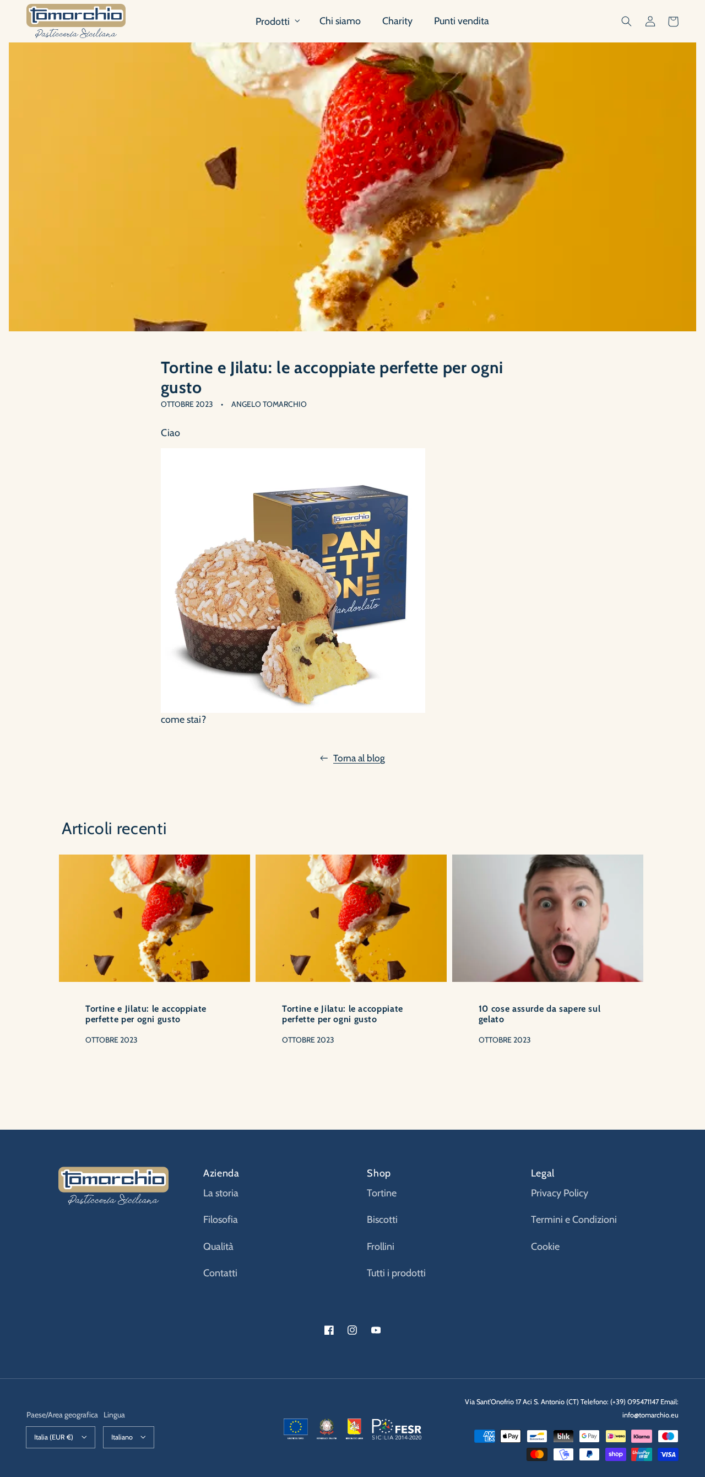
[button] (626, 21)
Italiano (122, 1437)
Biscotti (382, 1219)
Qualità (218, 1246)
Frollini (380, 1246)
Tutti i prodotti (396, 1273)
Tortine (382, 1193)
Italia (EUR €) (53, 1437)
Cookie (545, 1246)
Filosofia (220, 1219)
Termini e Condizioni (574, 1219)
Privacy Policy (559, 1193)
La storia (220, 1193)
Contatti (220, 1273)
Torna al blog (359, 758)
